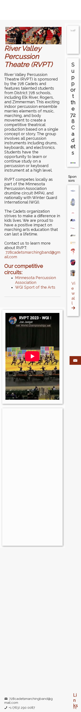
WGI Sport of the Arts (35, 287)
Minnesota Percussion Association (35, 280)
